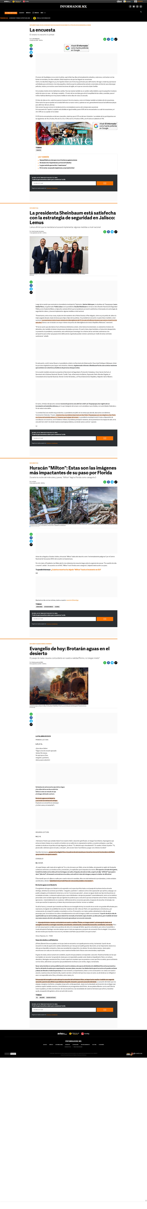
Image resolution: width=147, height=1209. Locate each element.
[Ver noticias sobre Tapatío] (64, 133)
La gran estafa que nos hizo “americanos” (53, 165)
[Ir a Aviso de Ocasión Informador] (7, 0)
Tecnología (75, 1044)
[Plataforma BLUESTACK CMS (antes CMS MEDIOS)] (13, 1053)
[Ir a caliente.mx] (119, 1)
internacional (59, 1044)
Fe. (37, 997)
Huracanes (39, 606)
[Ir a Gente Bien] (25, 0)
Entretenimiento (85, 1044)
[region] (73, 1205)
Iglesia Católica (50, 997)
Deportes (67, 1044)
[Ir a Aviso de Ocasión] (62, 1032)
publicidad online (78, 1046)
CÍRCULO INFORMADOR (43, 18)
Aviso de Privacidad (64, 1054)
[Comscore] (137, 1053)
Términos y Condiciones (52, 187)
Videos (37, 12)
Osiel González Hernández (38, 231)
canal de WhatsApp (72, 600)
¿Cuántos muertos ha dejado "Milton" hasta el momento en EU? (76, 569)
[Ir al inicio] (22, 6)
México (28, 12)
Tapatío (38, 150)
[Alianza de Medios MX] (129, 1053)
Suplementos (34, 24)
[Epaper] (127, 1)
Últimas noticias (10, 12)
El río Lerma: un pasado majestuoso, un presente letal (57, 167)
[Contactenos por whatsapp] (140, 6)
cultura (94, 1044)
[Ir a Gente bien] (85, 1032)
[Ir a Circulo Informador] (16, 0)
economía (101, 1044)
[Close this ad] (146, 1201)
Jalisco (21, 12)
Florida (57, 606)
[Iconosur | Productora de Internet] (7, 1053)
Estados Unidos (48, 606)
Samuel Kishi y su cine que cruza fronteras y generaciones (58, 160)
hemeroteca (68, 1046)
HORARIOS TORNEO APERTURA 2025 (19, 18)
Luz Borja (34, 481)
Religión (42, 997)
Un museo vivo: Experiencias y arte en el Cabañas (55, 162)
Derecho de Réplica (72, 1054)
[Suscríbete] (138, 1)
